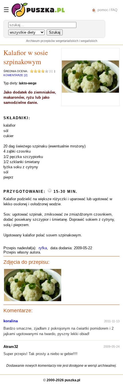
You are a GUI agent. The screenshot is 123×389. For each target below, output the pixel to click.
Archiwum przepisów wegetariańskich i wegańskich (61, 40)
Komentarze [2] (15, 75)
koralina (10, 321)
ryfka (43, 248)
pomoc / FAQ (107, 10)
